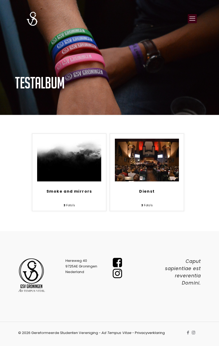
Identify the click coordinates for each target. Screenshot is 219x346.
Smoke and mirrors (69, 191)
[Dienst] (147, 180)
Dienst (147, 191)
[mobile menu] (192, 18)
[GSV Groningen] (32, 18)
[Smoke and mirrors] (69, 180)
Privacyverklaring (150, 332)
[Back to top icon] (193, 335)
